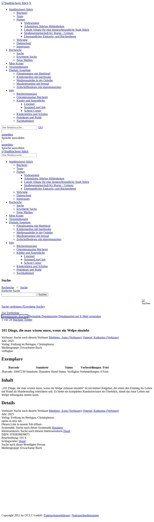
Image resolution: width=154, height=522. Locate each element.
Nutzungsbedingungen (85, 515)
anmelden (7, 134)
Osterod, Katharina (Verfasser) (101, 337)
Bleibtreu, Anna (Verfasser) (65, 337)
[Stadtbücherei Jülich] (15, 3)
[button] (147, 302)
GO (40, 127)
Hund (66, 431)
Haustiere (57, 427)
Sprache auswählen (13, 137)
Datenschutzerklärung (57, 515)
